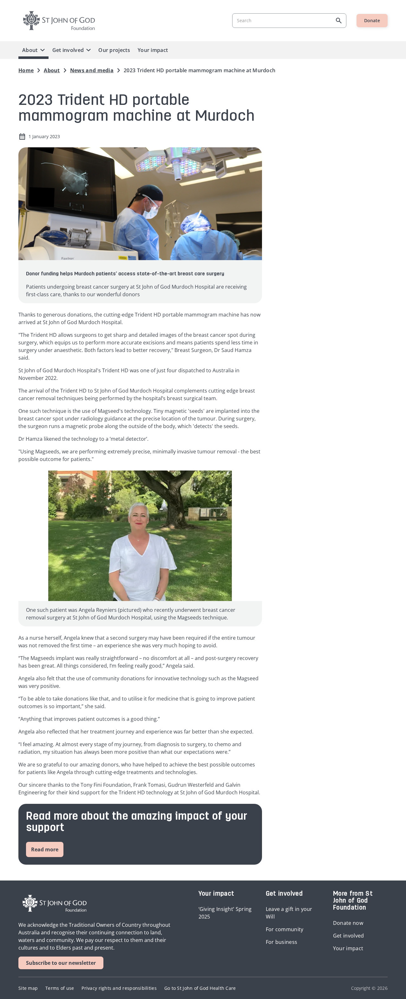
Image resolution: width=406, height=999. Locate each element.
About (30, 50)
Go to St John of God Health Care (200, 988)
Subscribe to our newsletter (61, 962)
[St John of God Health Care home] (54, 903)
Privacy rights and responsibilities (119, 988)
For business (282, 941)
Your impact (153, 50)
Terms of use (59, 988)
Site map (28, 988)
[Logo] (59, 20)
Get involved (68, 50)
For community (285, 929)
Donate (372, 20)
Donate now (348, 922)
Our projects (114, 50)
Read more (44, 849)
